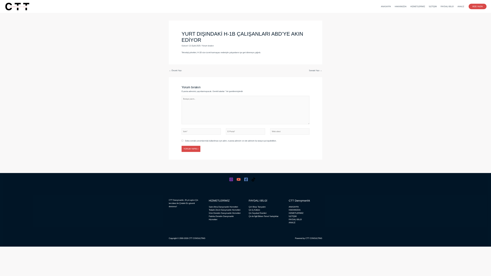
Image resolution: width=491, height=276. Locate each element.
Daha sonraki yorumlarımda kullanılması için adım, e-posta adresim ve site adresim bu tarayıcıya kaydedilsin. (230, 141)
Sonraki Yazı (315, 70)
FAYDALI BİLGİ (447, 6)
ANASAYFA (386, 6)
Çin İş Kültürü (254, 210)
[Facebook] (246, 179)
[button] (478, 6)
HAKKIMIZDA (400, 6)
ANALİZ (460, 6)
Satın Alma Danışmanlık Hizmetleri (223, 207)
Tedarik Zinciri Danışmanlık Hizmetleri (224, 210)
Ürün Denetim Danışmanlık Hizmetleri (225, 213)
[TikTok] (253, 179)
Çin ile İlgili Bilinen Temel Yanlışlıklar (263, 216)
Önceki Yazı (175, 70)
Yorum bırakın (208, 46)
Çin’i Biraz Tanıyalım (257, 207)
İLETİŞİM (433, 6)
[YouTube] (239, 179)
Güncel (185, 46)
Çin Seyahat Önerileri (257, 213)
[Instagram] (231, 179)
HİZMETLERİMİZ (417, 6)
